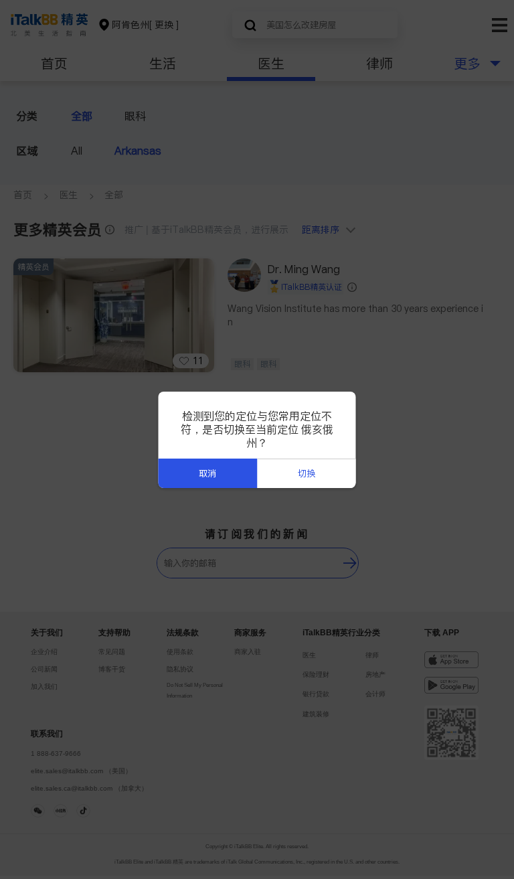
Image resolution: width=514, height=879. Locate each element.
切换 (306, 473)
